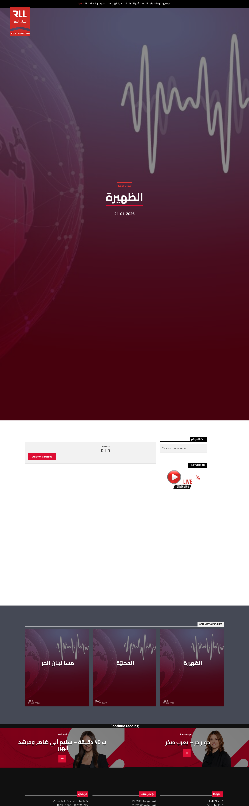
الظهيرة (193, 702)
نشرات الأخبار (124, 204)
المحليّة (125, 702)
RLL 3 (105, 489)
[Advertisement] (183, 586)
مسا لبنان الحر (58, 702)
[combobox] (183, 487)
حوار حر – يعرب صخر (187, 781)
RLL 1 (30, 740)
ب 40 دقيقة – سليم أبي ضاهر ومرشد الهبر (62, 784)
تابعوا (81, 3)
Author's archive (42, 495)
